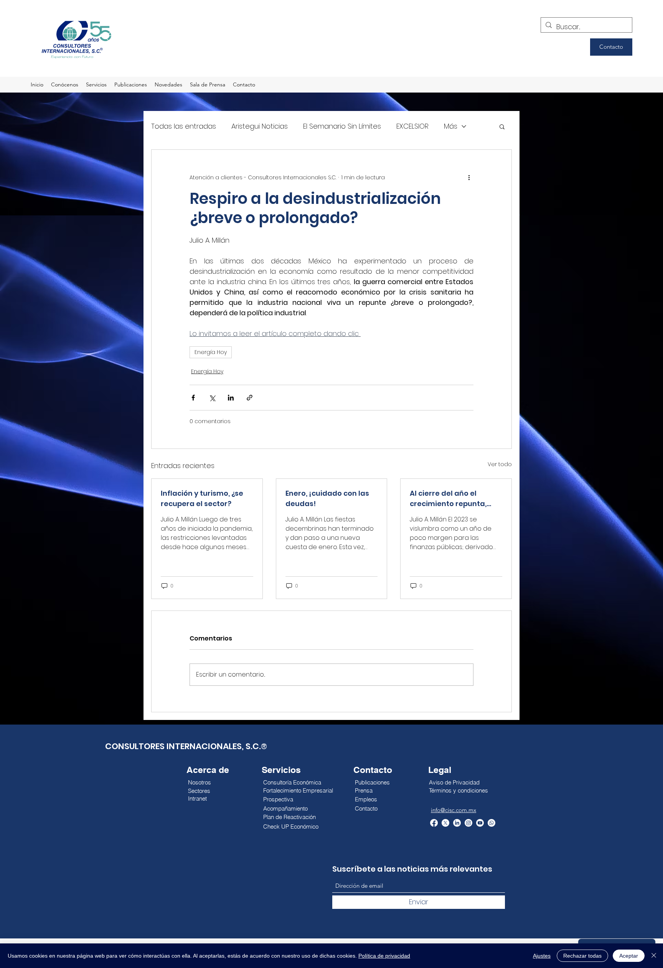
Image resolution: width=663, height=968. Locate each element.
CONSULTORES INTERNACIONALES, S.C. (183, 746)
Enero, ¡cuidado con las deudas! (327, 498)
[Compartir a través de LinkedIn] (230, 397)
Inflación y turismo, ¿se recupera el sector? (202, 498)
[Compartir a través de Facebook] (193, 397)
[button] (502, 126)
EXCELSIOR (412, 126)
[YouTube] (480, 823)
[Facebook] (434, 823)
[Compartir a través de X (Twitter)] (212, 397)
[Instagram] (468, 823)
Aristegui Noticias (259, 126)
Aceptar (628, 956)
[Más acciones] (468, 177)
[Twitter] (445, 823)
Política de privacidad (384, 956)
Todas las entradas (183, 126)
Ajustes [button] (542, 956)
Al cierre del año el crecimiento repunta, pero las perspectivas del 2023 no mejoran (455, 498)
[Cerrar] (653, 956)
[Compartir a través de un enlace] (249, 397)
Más (450, 126)
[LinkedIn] (457, 823)
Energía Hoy (211, 352)
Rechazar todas (582, 956)
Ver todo (500, 464)
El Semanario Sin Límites (342, 126)
